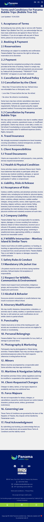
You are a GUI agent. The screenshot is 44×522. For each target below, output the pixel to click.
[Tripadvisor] (29, 466)
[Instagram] (22, 466)
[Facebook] (15, 466)
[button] (41, 6)
